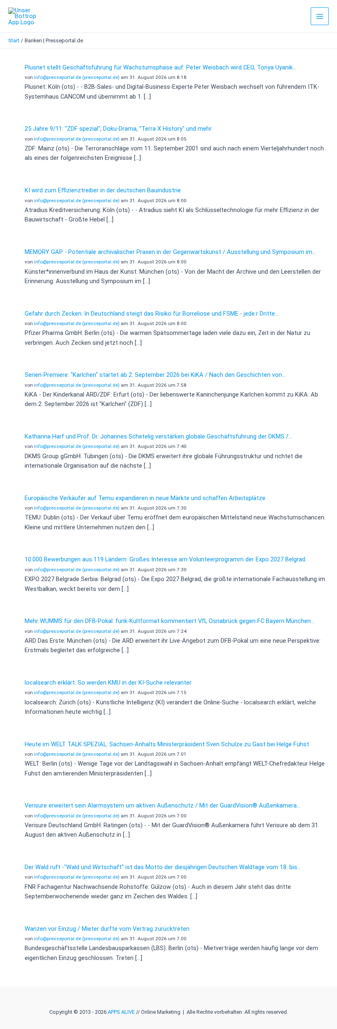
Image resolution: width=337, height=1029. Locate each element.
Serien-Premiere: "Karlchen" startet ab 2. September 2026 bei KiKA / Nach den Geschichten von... (155, 374)
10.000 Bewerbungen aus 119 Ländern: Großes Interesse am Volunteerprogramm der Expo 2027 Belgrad (165, 559)
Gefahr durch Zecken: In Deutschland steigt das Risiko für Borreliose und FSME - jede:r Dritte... (152, 313)
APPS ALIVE (121, 1012)
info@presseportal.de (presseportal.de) (77, 77)
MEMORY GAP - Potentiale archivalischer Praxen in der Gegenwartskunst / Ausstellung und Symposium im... (170, 252)
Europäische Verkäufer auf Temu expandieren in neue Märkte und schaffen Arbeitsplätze (145, 498)
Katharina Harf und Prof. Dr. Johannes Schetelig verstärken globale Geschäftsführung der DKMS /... (158, 436)
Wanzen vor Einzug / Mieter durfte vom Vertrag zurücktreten (107, 928)
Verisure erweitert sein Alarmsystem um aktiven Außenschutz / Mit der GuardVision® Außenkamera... (162, 805)
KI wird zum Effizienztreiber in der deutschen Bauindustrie (103, 190)
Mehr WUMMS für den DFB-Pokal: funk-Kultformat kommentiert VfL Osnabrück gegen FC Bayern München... (169, 621)
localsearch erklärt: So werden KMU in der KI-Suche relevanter (108, 682)
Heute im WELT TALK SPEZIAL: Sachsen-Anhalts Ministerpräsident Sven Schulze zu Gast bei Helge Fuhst (167, 744)
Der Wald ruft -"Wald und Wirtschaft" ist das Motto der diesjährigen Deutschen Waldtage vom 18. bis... (163, 867)
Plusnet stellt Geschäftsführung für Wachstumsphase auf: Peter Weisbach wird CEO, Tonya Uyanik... (160, 67)
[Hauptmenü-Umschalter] (320, 16)
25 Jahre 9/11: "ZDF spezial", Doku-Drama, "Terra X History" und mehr (118, 128)
